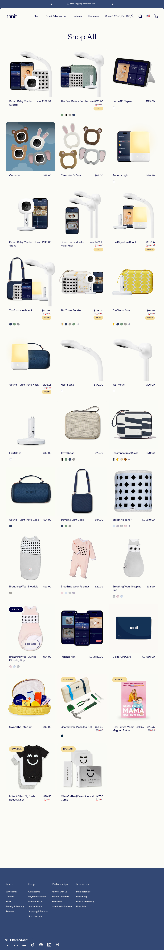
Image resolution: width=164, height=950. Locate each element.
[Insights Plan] (82, 628)
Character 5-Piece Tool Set (76, 727)
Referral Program (60, 896)
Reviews (10, 911)
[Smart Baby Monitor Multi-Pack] (82, 213)
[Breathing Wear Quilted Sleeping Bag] (30, 628)
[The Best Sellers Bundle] (82, 72)
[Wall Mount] (133, 356)
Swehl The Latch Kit (20, 727)
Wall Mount (119, 384)
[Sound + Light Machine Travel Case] (30, 491)
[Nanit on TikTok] (33, 944)
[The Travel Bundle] (82, 281)
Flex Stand (15, 453)
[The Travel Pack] (133, 281)
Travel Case (67, 453)
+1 (129, 459)
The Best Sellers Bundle (74, 101)
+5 (77, 115)
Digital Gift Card (122, 657)
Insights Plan (68, 657)
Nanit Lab (81, 906)
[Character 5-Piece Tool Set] (82, 698)
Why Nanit (11, 892)
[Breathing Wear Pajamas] (82, 558)
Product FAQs (35, 901)
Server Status (35, 906)
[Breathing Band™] (133, 491)
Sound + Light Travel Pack (24, 384)
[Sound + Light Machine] (133, 146)
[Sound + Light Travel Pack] (30, 356)
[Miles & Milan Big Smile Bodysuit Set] (30, 767)
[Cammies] (30, 146)
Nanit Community (85, 901)
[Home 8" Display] (133, 72)
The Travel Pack (121, 310)
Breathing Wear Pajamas (75, 586)
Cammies (15, 175)
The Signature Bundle (125, 242)
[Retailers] (148, 16)
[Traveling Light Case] (82, 491)
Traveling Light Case (72, 520)
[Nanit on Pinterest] (41, 944)
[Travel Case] (82, 424)
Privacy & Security (15, 906)
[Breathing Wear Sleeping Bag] (133, 558)
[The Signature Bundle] (133, 213)
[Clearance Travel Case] (133, 424)
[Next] (112, 4)
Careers (10, 896)
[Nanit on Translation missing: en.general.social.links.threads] (58, 944)
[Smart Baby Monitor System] (30, 72)
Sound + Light (120, 175)
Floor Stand (67, 384)
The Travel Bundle (71, 310)
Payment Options (37, 896)
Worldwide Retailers (62, 906)
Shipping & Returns (38, 911)
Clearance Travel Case (125, 453)
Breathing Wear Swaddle (23, 586)
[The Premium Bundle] (30, 281)
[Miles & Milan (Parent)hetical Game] (82, 767)
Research (57, 901)
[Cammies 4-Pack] (82, 146)
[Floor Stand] (82, 356)
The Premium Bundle (21, 310)
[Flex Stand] (30, 424)
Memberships (83, 892)
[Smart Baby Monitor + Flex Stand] (30, 213)
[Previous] (51, 4)
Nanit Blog (81, 896)
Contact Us (34, 892)
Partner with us (59, 892)
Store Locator (35, 916)
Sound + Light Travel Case (24, 520)
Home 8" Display (122, 101)
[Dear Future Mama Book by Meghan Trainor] (133, 698)
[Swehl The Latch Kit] (30, 698)
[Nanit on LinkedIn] (49, 944)
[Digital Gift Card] (133, 628)
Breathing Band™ (122, 520)
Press (8, 901)
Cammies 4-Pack (71, 175)
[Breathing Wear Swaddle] (30, 558)
